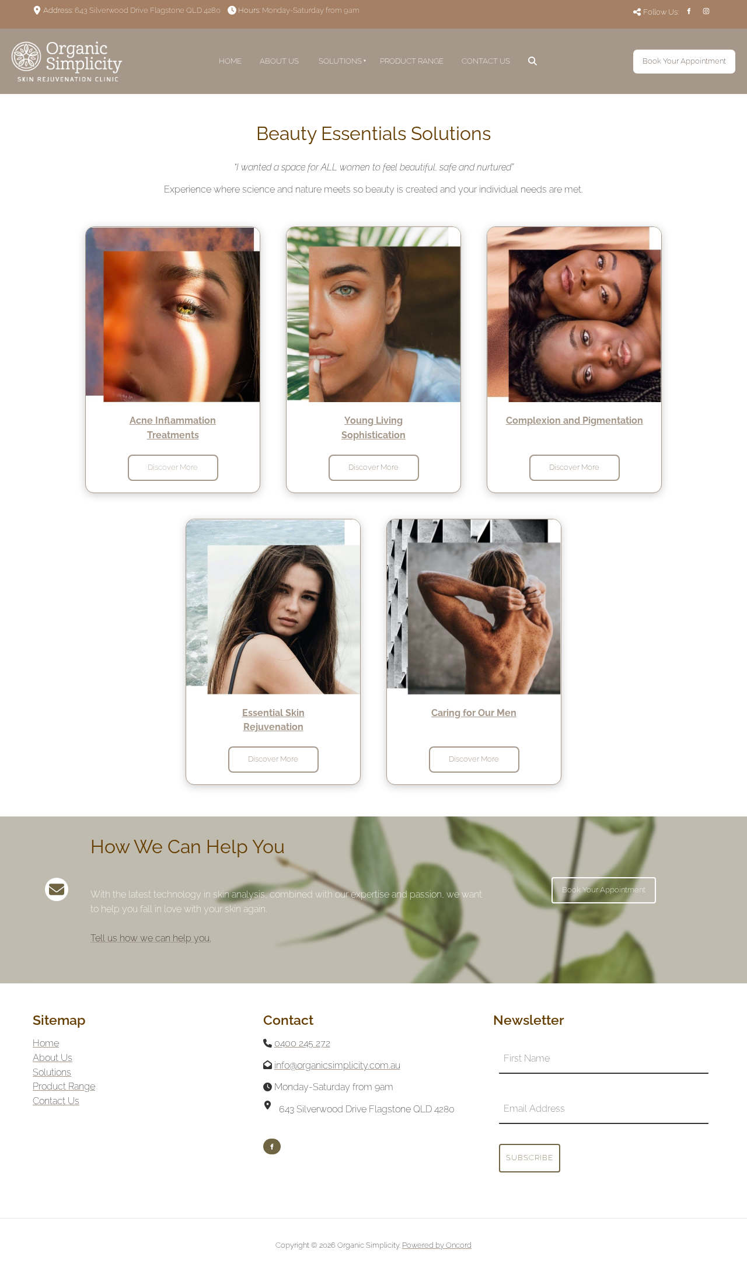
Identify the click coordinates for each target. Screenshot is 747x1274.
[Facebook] (688, 11)
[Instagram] (706, 11)
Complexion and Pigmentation (574, 420)
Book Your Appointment (675, 56)
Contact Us (486, 61)
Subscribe (529, 1157)
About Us (279, 61)
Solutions (340, 61)
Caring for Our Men (473, 712)
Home (230, 61)
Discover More (173, 461)
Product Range (412, 61)
